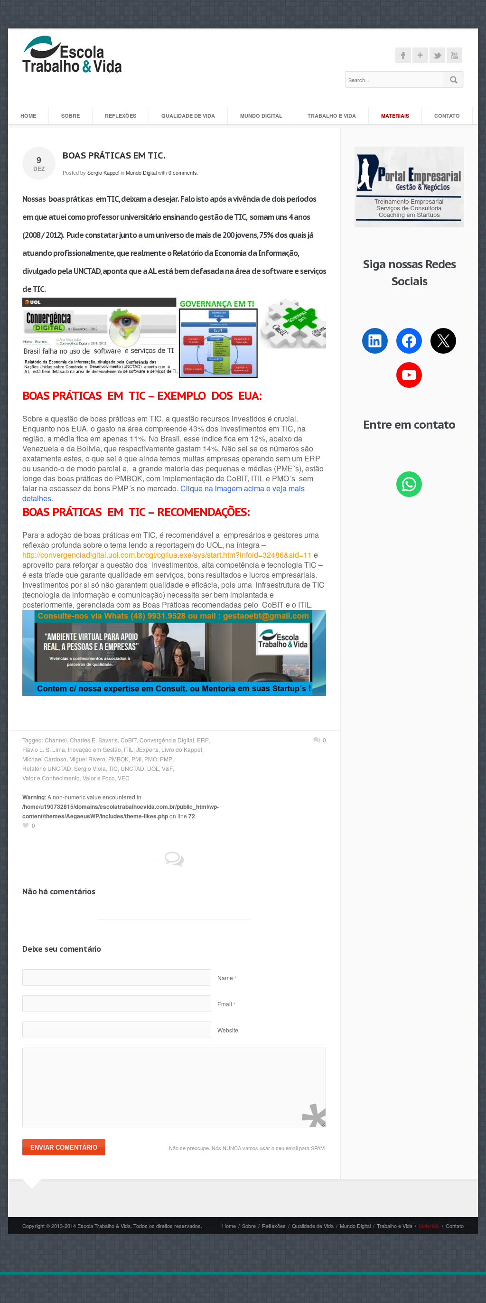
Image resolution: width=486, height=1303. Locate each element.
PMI (136, 759)
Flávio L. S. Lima (43, 749)
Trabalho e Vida (332, 115)
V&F (167, 768)
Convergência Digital (167, 740)
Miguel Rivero (87, 759)
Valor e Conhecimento (51, 778)
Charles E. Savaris (94, 740)
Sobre (70, 115)
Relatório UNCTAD (46, 768)
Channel (56, 740)
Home (28, 115)
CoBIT (129, 740)
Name (226, 978)
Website (227, 1030)
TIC (113, 768)
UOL (153, 768)
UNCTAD (132, 768)
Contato (447, 115)
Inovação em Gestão (94, 749)
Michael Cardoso (44, 759)
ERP (203, 740)
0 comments (182, 172)
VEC (124, 778)
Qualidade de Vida (188, 115)
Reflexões (120, 115)
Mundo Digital (261, 115)
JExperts (147, 749)
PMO (150, 759)
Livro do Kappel (181, 749)
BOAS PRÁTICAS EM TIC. (114, 155)
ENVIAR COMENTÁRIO (63, 1147)
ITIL (128, 749)
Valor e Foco (99, 778)
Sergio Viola (90, 768)
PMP (166, 759)
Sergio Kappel (103, 172)
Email (226, 1004)
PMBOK (118, 759)
